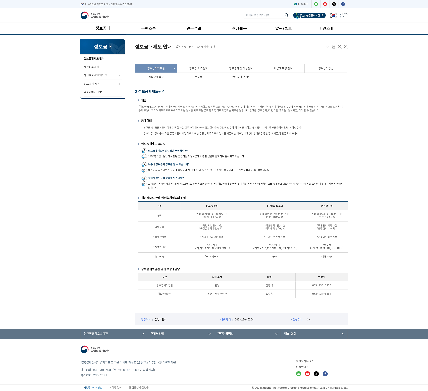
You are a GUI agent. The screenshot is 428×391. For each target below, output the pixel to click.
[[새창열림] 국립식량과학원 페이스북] (343, 4)
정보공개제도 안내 (94, 58)
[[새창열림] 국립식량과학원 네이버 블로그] (315, 4)
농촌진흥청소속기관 (96, 334)
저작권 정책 (116, 387)
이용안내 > (302, 366)
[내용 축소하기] (346, 46)
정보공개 (103, 28)
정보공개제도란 (156, 68)
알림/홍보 (283, 28)
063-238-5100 (321, 285)
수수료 (198, 76)
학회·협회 (290, 334)
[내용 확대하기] (340, 46)
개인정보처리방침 (93, 387)
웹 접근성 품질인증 (139, 387)
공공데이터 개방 (93, 92)
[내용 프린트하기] (333, 46)
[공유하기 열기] (327, 46)
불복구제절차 (156, 76)
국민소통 (148, 28)
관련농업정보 (225, 334)
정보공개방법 (325, 68)
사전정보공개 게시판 (95, 75)
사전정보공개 (91, 66)
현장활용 (239, 28)
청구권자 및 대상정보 (241, 68)
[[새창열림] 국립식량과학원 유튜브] (325, 4)
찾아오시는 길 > (304, 361)
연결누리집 (157, 334)
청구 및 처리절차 (198, 68)
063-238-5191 (96, 375)
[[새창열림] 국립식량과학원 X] (334, 4)
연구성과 (194, 28)
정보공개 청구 (91, 83)
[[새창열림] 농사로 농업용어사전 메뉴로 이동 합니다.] (309, 15)
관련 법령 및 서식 (240, 76)
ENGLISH (303, 4)
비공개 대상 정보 (283, 68)
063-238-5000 (102, 370)
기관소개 (326, 28)
